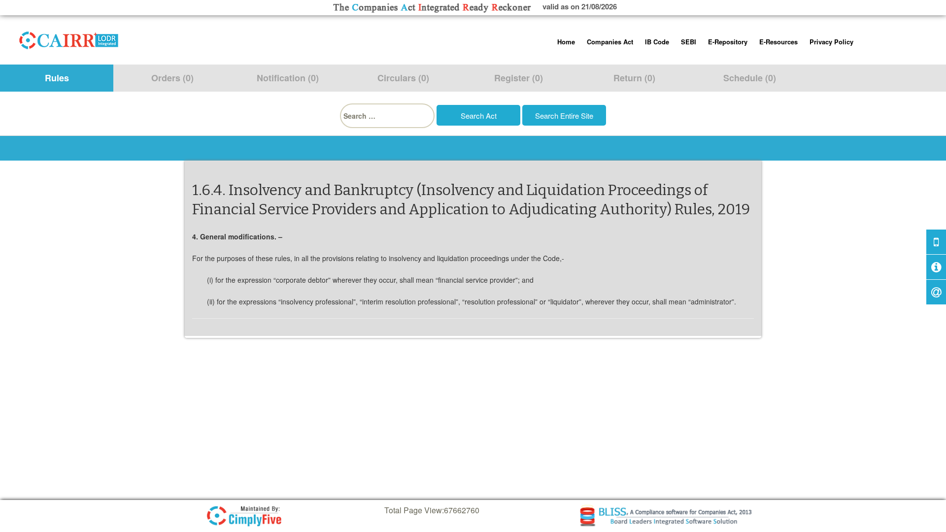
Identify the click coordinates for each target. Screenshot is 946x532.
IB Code (657, 41)
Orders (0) (172, 77)
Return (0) (634, 77)
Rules (57, 77)
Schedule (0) (749, 77)
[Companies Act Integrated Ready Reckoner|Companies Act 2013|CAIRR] (69, 38)
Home (566, 41)
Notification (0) (288, 77)
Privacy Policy (831, 41)
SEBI (688, 41)
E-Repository (727, 41)
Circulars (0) (403, 77)
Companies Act (610, 41)
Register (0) (518, 77)
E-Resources (778, 41)
